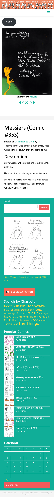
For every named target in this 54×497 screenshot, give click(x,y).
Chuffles (16, 310)
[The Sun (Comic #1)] (20, 103)
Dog (23, 310)
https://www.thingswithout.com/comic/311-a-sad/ (26, 279)
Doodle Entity (34, 310)
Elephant (8, 313)
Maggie (44, 313)
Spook (44, 320)
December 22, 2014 (24, 142)
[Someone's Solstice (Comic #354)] (31, 103)
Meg (16, 317)
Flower (21, 313)
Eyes (14, 313)
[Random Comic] (26, 103)
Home (9, 22)
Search (7, 201)
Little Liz (31, 313)
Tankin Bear (11, 324)
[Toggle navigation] (48, 12)
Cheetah (7, 310)
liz (39, 142)
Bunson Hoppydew (29, 306)
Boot (8, 306)
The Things (28, 323)
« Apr (7, 480)
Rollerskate (16, 320)
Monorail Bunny (28, 317)
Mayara (33, 97)
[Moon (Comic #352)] (23, 103)
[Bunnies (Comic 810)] (34, 103)
